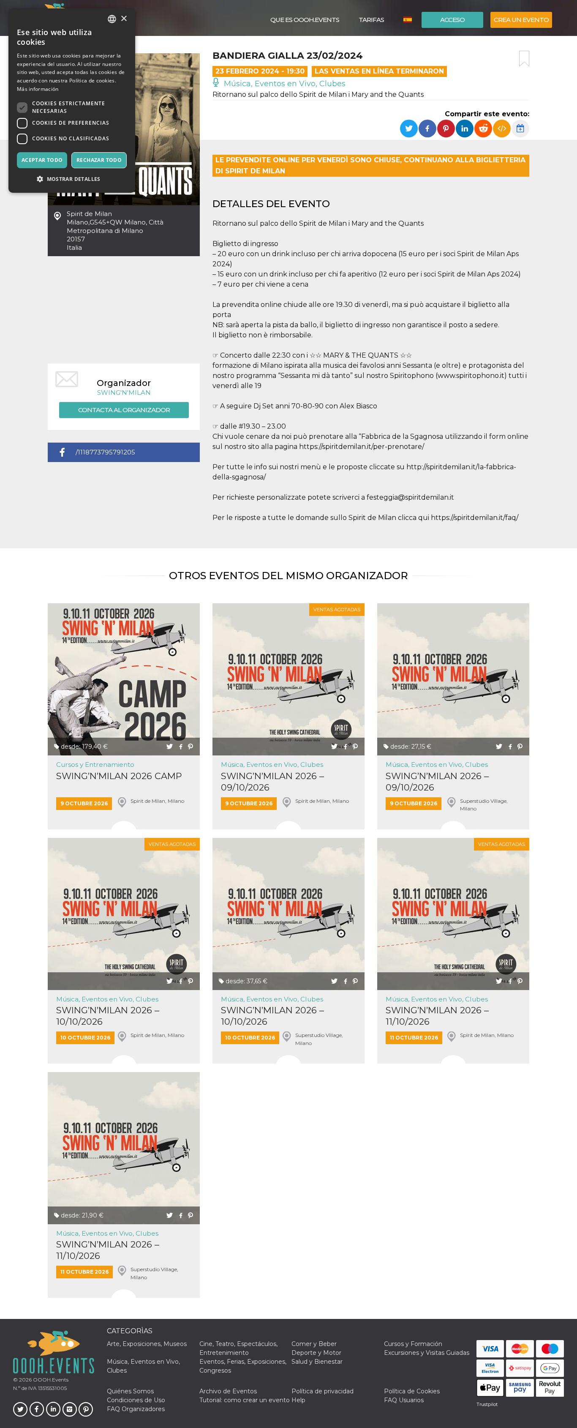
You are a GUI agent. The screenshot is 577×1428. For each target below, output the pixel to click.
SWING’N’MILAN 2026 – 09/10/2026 (272, 782)
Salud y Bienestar (317, 1361)
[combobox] (112, 19)
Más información (38, 89)
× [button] (123, 19)
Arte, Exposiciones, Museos (147, 1344)
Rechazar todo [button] (99, 160)
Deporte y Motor (316, 1353)
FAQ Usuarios (404, 1400)
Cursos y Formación (413, 1344)
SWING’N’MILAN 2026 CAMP (119, 776)
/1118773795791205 (105, 452)
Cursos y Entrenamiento (95, 765)
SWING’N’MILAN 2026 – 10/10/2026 (107, 1016)
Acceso (452, 20)
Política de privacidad (322, 1391)
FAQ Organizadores (136, 1409)
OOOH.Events (50, 1379)
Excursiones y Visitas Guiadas (426, 1353)
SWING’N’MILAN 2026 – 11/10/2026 (437, 1016)
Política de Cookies (412, 1391)
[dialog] (71, 100)
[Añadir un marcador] (524, 59)
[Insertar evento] (502, 128)
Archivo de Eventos (228, 1391)
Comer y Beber (314, 1344)
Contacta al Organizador (124, 410)
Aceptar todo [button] (42, 160)
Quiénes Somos (130, 1391)
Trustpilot (487, 1404)
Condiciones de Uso (136, 1400)
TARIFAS (371, 20)
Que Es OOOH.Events (304, 20)
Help (298, 1400)
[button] (72, 179)
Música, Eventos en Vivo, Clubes (284, 83)
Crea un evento (521, 20)
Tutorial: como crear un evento (244, 1400)
